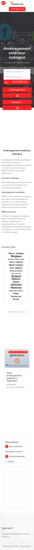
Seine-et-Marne (16, 271)
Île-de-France (16, 274)
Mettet (16, 282)
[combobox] (17, 71)
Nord (11, 264)
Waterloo (16, 287)
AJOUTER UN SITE (17, 9)
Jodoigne (20, 253)
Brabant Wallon (16, 277)
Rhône (12, 262)
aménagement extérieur (13, 452)
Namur (11, 253)
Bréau (16, 293)
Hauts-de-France (16, 291)
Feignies (19, 265)
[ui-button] (17, 95)
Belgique (16, 256)
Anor (12, 268)
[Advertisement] (17, 128)
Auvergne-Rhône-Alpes (16, 259)
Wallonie (16, 285)
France (19, 261)
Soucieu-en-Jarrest (16, 297)
